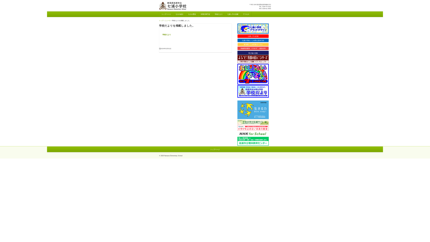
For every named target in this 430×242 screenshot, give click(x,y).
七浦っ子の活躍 (232, 14)
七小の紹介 (179, 14)
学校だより (219, 14)
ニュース (168, 20)
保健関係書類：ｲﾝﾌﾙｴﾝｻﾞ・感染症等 (253, 48)
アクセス (246, 14)
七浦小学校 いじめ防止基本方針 (253, 40)
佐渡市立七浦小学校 (174, 6)
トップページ (166, 14)
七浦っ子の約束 (253, 36)
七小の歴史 (192, 14)
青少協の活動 (253, 53)
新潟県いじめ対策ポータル (253, 44)
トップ (161, 20)
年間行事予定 (205, 14)
